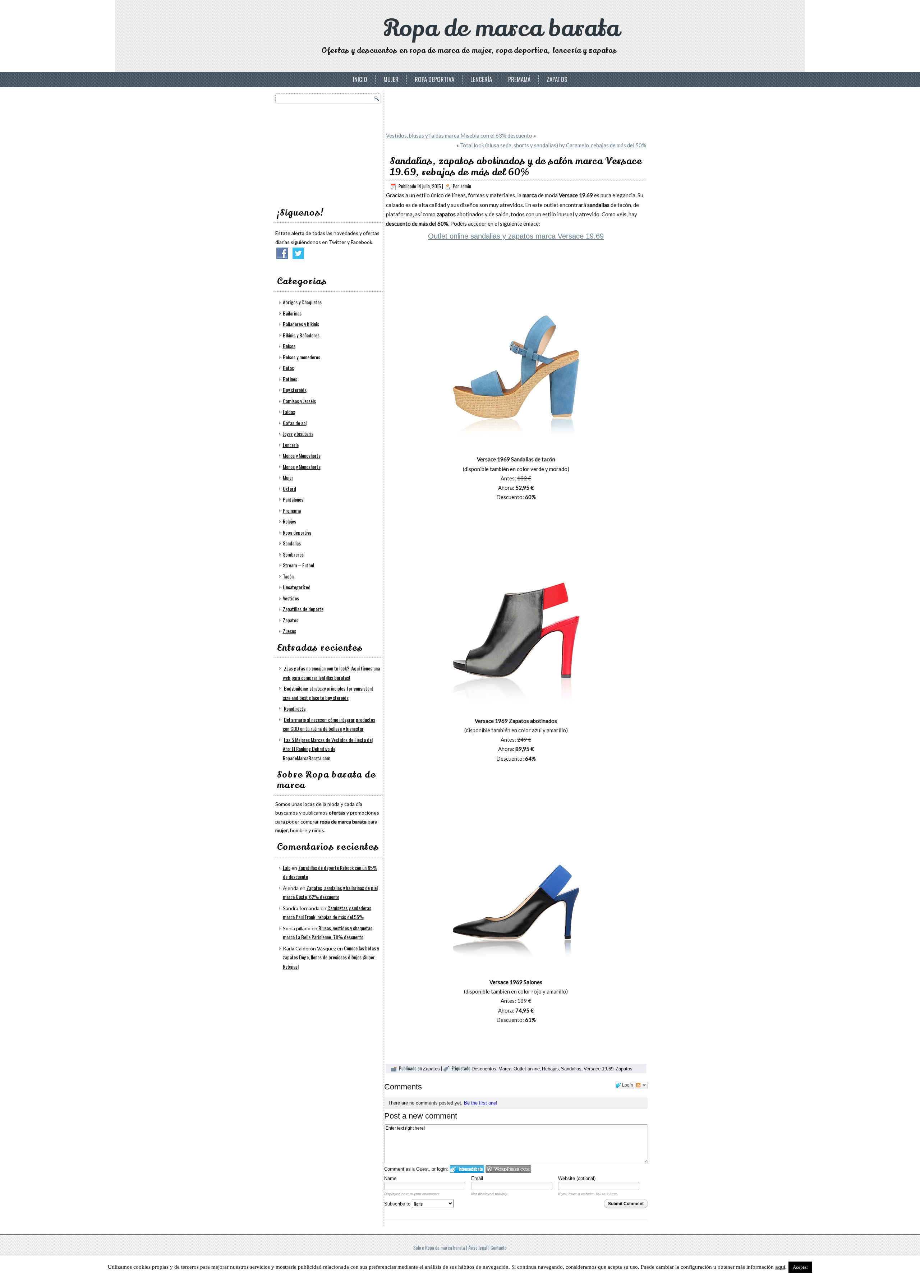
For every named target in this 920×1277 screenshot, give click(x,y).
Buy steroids (295, 389)
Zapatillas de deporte (303, 609)
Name (390, 1178)
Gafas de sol (295, 423)
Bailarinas (292, 313)
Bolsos (289, 346)
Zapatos (557, 79)
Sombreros (293, 554)
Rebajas (550, 1068)
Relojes (289, 521)
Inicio (360, 79)
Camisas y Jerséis (299, 401)
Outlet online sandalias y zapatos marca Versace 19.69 (516, 236)
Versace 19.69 (598, 1068)
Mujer (391, 79)
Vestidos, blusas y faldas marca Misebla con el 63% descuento (459, 135)
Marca (504, 1068)
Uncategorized (296, 587)
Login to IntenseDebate (467, 1169)
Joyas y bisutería (298, 433)
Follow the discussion (641, 1085)
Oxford (289, 488)
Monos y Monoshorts (302, 455)
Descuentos (484, 1068)
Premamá (519, 79)
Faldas (289, 411)
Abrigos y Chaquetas (302, 302)
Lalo (286, 867)
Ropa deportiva (434, 79)
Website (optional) (576, 1178)
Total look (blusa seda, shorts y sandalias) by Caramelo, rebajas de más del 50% (553, 145)
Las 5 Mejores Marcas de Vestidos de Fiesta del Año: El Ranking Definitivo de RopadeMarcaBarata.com (328, 749)
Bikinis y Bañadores (301, 335)
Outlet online (527, 1068)
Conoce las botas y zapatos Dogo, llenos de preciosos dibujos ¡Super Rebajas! (331, 957)
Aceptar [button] (800, 1267)
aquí (780, 1267)
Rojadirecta (294, 708)
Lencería (481, 79)
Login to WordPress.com (508, 1169)
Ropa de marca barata (501, 28)
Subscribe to (398, 1204)
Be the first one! (480, 1103)
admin (465, 186)
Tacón (288, 576)
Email (477, 1178)
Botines (290, 379)
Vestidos (291, 598)
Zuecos (289, 631)
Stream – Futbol (298, 565)
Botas (288, 368)
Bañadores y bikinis (301, 324)
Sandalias (292, 543)
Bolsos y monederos (301, 357)
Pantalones (293, 499)
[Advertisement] (329, 153)
